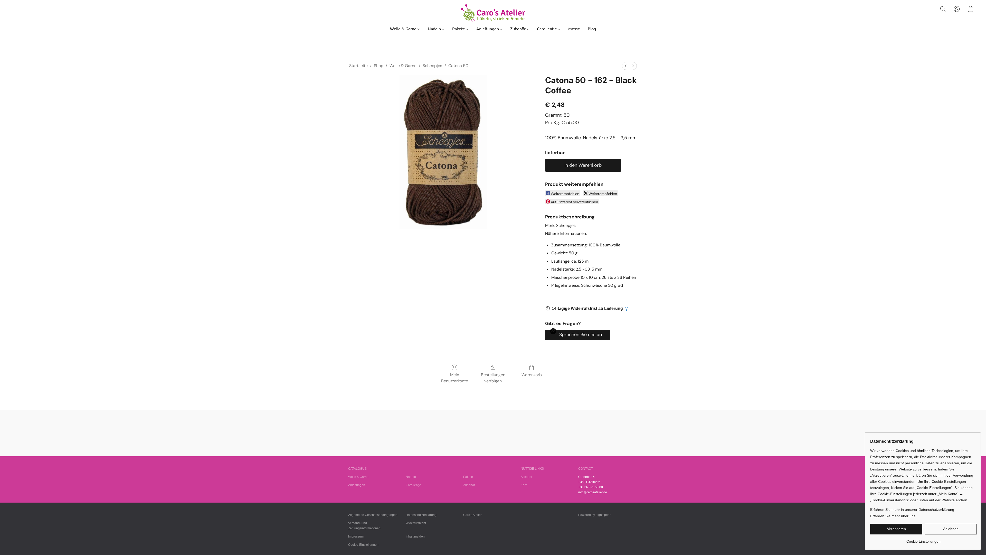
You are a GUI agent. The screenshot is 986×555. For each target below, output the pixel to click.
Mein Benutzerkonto (454, 378)
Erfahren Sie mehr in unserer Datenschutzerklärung (912, 509)
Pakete (459, 28)
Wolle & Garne (404, 28)
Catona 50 (458, 65)
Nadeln (435, 28)
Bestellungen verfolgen (493, 378)
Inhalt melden (415, 536)
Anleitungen (488, 28)
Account (526, 477)
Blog (592, 28)
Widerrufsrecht (416, 523)
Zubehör (518, 28)
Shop (378, 65)
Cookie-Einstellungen (363, 545)
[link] (923, 539)
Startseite (358, 65)
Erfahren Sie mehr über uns (892, 516)
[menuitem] (625, 66)
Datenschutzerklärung (421, 515)
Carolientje (547, 28)
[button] (493, 13)
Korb (524, 485)
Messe (574, 28)
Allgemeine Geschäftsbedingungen (372, 515)
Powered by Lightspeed (594, 515)
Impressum (356, 536)
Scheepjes (432, 65)
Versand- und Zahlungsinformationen (364, 525)
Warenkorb (532, 374)
